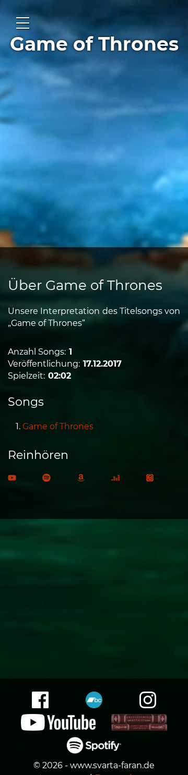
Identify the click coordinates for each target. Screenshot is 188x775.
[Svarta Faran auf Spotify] (94, 751)
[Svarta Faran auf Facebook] (40, 705)
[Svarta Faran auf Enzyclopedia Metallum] (139, 728)
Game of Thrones (57, 426)
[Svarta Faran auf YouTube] (58, 728)
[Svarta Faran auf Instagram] (147, 705)
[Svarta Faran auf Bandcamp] (94, 705)
